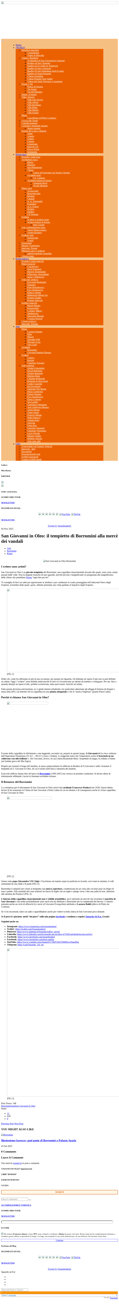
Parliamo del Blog (8, 1246)
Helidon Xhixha (34, 438)
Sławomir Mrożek (35, 316)
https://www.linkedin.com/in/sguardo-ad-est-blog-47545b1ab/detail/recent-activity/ (55, 934)
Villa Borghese (34, 105)
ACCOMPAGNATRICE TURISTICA (16, 1205)
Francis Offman (34, 415)
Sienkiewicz (32, 313)
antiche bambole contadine (39, 253)
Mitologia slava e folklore (33, 251)
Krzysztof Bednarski (36, 282)
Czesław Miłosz (34, 311)
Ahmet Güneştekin (36, 368)
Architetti (25, 347)
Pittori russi (26, 188)
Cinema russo (27, 256)
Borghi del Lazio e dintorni (33, 131)
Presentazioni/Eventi (30, 454)
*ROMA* (20, 47)
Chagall (30, 199)
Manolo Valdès (34, 436)
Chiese (30, 170)
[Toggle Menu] (2, 40)
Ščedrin (30, 209)
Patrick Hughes (34, 394)
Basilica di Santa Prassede (39, 73)
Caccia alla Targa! (29, 120)
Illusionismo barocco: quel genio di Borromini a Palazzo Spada (38, 1140)
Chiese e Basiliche (29, 58)
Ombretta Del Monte (36, 389)
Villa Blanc (32, 107)
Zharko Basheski (35, 373)
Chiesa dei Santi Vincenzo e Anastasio (44, 81)
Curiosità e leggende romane (34, 126)
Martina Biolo (33, 376)
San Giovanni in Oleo (25, 1106)
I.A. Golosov (39, 178)
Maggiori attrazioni (30, 50)
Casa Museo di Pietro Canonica (41, 118)
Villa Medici (33, 110)
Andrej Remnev (34, 232)
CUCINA (4, 1185)
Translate (114, 1298)
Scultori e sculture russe (38, 219)
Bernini (30, 360)
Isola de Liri (32, 146)
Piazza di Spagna (35, 86)
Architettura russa (29, 159)
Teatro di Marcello (35, 55)
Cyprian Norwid (34, 318)
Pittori (24, 329)
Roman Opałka (34, 298)
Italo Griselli (38, 225)
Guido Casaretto (34, 384)
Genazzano (32, 144)
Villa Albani (32, 102)
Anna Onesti (33, 412)
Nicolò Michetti (40, 185)
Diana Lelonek (34, 292)
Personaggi (26, 243)
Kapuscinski (33, 308)
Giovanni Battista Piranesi (39, 352)
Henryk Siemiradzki (36, 272)
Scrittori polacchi (29, 303)
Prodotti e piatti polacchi (32, 261)
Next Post (18, 1123)
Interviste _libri (28, 449)
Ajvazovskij (32, 191)
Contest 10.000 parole (31, 459)
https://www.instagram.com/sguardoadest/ (37, 926)
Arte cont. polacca (29, 279)
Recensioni (26, 451)
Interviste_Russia (29, 248)
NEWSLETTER (8, 503)
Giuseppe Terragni (35, 363)
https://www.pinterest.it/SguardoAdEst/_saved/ (38, 931)
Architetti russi (34, 175)
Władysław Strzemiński (38, 274)
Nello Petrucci (33, 417)
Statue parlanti (33, 128)
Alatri (30, 133)
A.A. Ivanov (33, 206)
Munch (30, 337)
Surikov (31, 212)
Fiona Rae (32, 425)
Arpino (30, 139)
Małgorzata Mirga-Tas (37, 295)
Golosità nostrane (29, 123)
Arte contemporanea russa (33, 227)
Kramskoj (31, 204)
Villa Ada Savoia (35, 99)
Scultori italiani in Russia (38, 222)
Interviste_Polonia (29, 324)
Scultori (25, 355)
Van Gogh (32, 344)
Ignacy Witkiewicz (35, 277)
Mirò (29, 334)
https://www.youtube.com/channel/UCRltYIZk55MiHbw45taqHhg (48, 942)
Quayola (31, 423)
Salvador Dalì (33, 339)
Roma (9, 553)
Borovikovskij (33, 193)
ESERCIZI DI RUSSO (10, 1180)
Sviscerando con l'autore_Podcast (36, 446)
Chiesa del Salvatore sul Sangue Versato (51, 172)
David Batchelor (34, 371)
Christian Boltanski (36, 378)
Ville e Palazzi (28, 97)
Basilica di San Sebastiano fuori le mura (45, 71)
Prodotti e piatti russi (30, 157)
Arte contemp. (28, 365)
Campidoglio (33, 53)
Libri (18, 444)
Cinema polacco (28, 321)
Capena (30, 141)
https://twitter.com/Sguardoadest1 (30, 929)
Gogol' (30, 240)
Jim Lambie (32, 402)
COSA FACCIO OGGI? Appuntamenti (16, 1169)
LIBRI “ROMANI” (9, 1174)
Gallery (4, 465)
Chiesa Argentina (35, 76)
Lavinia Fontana (34, 331)
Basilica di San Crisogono (39, 68)
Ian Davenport (33, 386)
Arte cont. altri (33, 441)
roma (13, 1106)
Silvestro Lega (33, 342)
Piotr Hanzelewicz (35, 287)
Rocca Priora (33, 149)
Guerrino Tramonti (35, 428)
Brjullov (31, 196)
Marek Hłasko (33, 305)
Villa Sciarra (33, 113)
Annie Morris (33, 410)
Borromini (32, 350)
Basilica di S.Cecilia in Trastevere (42, 66)
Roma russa (21, 154)
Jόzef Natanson (34, 269)
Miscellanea (6, 470)
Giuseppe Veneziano (36, 431)
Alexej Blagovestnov (37, 230)
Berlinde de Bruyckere (37, 381)
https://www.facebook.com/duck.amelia (36, 939)
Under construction (9, 492)
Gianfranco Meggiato (37, 404)
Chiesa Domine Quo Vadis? (40, 79)
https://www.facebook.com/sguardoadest (36, 937)
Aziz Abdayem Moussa (38, 407)
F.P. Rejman (32, 214)
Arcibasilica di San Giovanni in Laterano (46, 60)
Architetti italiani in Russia (39, 180)
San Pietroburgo (34, 167)
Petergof (31, 165)
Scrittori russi (27, 235)
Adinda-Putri (33, 420)
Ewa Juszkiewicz (35, 290)
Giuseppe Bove (40, 183)
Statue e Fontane (29, 94)
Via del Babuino (34, 92)
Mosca (30, 162)
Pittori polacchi (28, 264)
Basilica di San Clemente (38, 63)
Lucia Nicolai (33, 433)
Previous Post (7, 1123)
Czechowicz (33, 266)
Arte (18, 326)
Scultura (25, 217)
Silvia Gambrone (35, 391)
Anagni (30, 136)
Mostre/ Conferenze (30, 245)
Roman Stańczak (35, 300)
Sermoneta (32, 152)
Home (18, 45)
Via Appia (32, 89)
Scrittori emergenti (29, 457)
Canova (30, 358)
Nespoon (31, 285)
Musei (24, 115)
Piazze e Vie (27, 84)
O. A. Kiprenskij (35, 201)
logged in (17, 1163)
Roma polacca (22, 258)
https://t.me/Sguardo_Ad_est (31, 944)
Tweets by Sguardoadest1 (59, 526)
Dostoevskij (32, 238)
